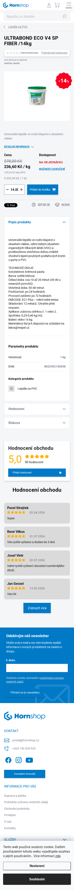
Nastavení (37, 866)
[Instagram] (18, 759)
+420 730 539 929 (24, 748)
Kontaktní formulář (24, 774)
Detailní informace (17, 146)
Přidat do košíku (40, 189)
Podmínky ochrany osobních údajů (26, 802)
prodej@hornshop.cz (25, 740)
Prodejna (10, 815)
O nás (8, 821)
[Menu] (69, 5)
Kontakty (10, 828)
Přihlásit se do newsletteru (25, 692)
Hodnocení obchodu (37, 490)
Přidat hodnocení (22, 472)
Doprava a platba (15, 795)
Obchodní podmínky (17, 808)
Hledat (64, 16)
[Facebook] (7, 759)
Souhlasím (37, 879)
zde (57, 856)
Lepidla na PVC (27, 388)
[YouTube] (29, 759)
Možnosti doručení (52, 169)
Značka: (12, 63)
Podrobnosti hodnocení (54, 52)
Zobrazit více (37, 608)
